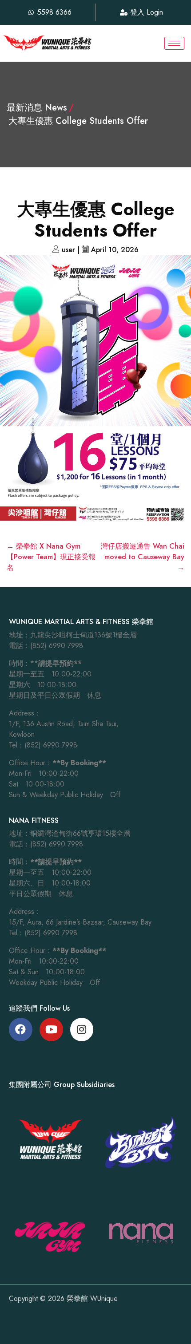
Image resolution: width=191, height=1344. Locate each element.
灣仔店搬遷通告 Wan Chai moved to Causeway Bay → (142, 557)
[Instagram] (82, 1029)
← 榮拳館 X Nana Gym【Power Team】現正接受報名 (51, 557)
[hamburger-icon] (174, 43)
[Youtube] (51, 1029)
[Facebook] (20, 1029)
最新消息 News (37, 107)
